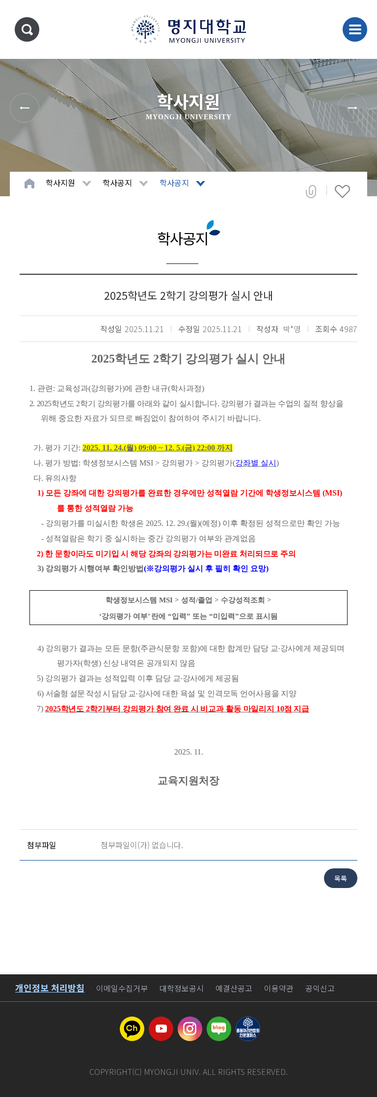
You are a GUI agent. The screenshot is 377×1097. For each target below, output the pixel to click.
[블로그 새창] (219, 1022)
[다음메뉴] (352, 108)
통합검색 (27, 29)
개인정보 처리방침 (49, 987)
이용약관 (279, 988)
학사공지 (117, 182)
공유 (311, 191)
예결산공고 (233, 988)
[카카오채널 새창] (132, 1022)
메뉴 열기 (355, 29)
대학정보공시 (182, 988)
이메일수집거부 (122, 988)
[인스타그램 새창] (190, 1022)
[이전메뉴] (24, 108)
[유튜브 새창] (161, 1022)
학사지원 (60, 182)
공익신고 (320, 988)
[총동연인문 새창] (248, 1022)
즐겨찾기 (342, 191)
